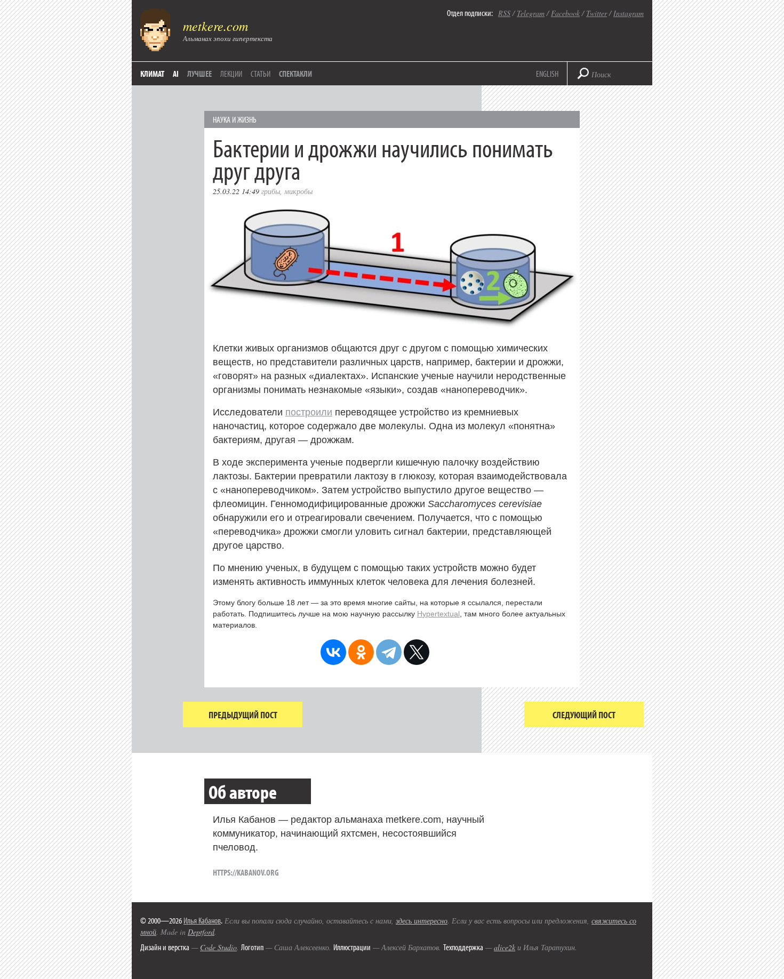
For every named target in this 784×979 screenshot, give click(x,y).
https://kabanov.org (246, 872)
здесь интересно (421, 921)
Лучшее (199, 73)
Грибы (270, 191)
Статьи (260, 73)
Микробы (298, 191)
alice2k (504, 947)
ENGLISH (547, 73)
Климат (152, 73)
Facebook (565, 13)
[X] (416, 652)
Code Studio (218, 947)
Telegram (531, 13)
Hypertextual (438, 613)
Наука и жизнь (235, 119)
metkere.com (215, 25)
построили (308, 412)
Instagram (628, 13)
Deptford (201, 932)
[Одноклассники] (361, 652)
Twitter (596, 13)
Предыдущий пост (243, 715)
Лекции (231, 73)
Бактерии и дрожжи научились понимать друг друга (383, 158)
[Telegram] (389, 652)
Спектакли (295, 73)
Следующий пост (584, 715)
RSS (504, 13)
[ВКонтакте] (333, 652)
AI (176, 73)
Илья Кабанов (202, 920)
